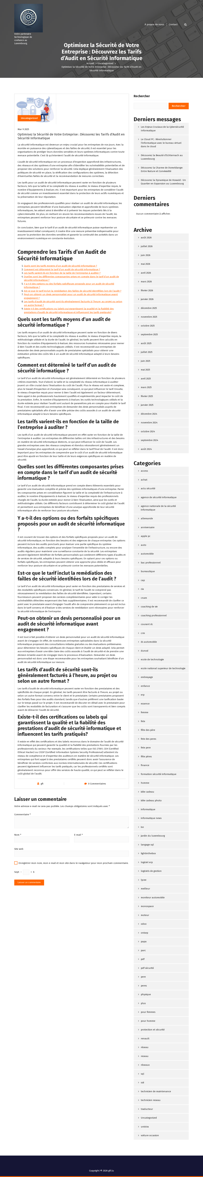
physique (146, 994)
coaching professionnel (154, 615)
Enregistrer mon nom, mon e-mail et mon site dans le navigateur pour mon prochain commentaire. (73, 863)
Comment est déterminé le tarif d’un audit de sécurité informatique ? (62, 269)
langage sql (147, 844)
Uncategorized (105, 63)
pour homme (148, 1020)
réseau (144, 1047)
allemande (147, 518)
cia (142, 589)
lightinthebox (148, 853)
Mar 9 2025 (23, 129)
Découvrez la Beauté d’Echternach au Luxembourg (162, 157)
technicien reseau (150, 1100)
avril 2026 (146, 272)
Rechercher (142, 96)
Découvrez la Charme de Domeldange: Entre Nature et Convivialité (162, 169)
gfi (42, 783)
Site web (18, 848)
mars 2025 (146, 387)
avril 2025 (146, 378)
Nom (17, 834)
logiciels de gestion (151, 871)
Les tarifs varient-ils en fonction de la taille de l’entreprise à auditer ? (62, 273)
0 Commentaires (97, 783)
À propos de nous (154, 24)
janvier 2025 (147, 405)
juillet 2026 (147, 246)
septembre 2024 (149, 440)
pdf (142, 959)
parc (143, 950)
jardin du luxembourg (153, 835)
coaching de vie (149, 606)
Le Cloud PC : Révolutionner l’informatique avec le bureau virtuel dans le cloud (161, 143)
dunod (144, 650)
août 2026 (146, 237)
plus (143, 1003)
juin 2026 (145, 255)
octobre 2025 (148, 325)
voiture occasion (150, 1135)
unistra (145, 1126)
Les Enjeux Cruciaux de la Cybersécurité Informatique (162, 128)
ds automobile (149, 641)
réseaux (145, 1064)
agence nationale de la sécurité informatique (158, 508)
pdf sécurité (147, 968)
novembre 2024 (149, 422)
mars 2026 (146, 281)
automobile (147, 553)
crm (143, 633)
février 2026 (147, 290)
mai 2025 (145, 369)
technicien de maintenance (156, 1091)
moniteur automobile (153, 897)
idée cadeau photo (151, 800)
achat (144, 479)
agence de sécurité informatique (159, 497)
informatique (148, 809)
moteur (145, 915)
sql (142, 1073)
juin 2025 (145, 361)
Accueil (90, 63)
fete (143, 721)
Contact (173, 24)
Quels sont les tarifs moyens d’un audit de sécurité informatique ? (60, 265)
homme (145, 782)
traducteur (147, 1109)
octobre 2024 (148, 431)
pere (143, 976)
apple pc (145, 536)
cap (143, 580)
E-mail (78, 834)
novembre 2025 (149, 316)
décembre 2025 (149, 308)
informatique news (151, 818)
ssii (142, 1082)
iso (142, 827)
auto (143, 545)
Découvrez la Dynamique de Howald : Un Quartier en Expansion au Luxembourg (163, 182)
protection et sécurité (153, 1029)
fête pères (146, 756)
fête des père (148, 730)
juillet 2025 (146, 352)
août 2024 (146, 449)
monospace (147, 906)
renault (145, 1038)
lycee (143, 879)
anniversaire (147, 527)
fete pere (146, 747)
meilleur (145, 888)
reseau (144, 1056)
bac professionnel (151, 562)
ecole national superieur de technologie (163, 668)
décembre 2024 (149, 413)
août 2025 (146, 343)
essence (145, 703)
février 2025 (147, 396)
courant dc (147, 624)
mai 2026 (145, 263)
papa (144, 941)
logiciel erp (147, 862)
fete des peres (148, 738)
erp (142, 694)
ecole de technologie (152, 659)
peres (144, 985)
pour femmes (148, 1012)
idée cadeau (147, 791)
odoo (144, 923)
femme (144, 712)
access (144, 470)
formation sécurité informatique (158, 774)
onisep (144, 932)
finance (145, 765)
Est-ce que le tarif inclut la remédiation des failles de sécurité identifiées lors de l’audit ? (72, 290)
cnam (144, 597)
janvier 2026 (147, 299)
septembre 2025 (149, 334)
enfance (145, 686)
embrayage (147, 677)
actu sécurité (148, 488)
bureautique (148, 571)
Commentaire (22, 814)
